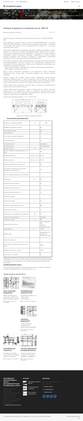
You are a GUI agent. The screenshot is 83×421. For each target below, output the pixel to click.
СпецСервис (13, 6)
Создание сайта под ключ (73, 416)
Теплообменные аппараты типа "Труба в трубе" (27, 292)
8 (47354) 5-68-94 (9, 1)
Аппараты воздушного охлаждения (13, 32)
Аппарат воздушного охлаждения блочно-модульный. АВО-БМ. (28, 350)
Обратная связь (48, 392)
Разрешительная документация (13, 405)
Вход (67, 1)
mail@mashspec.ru (23, 1)
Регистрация (76, 1)
